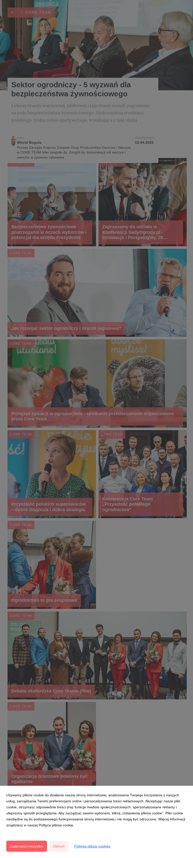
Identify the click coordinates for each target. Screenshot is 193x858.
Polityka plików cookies (92, 846)
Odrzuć (59, 846)
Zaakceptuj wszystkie (26, 846)
